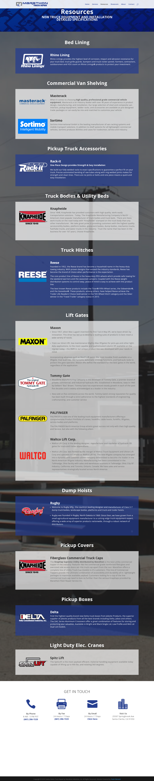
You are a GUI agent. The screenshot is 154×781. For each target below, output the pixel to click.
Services (95, 4)
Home (87, 4)
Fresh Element (116, 779)
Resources (104, 4)
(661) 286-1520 (31, 719)
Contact (131, 4)
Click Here (92, 719)
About (123, 4)
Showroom (114, 4)
